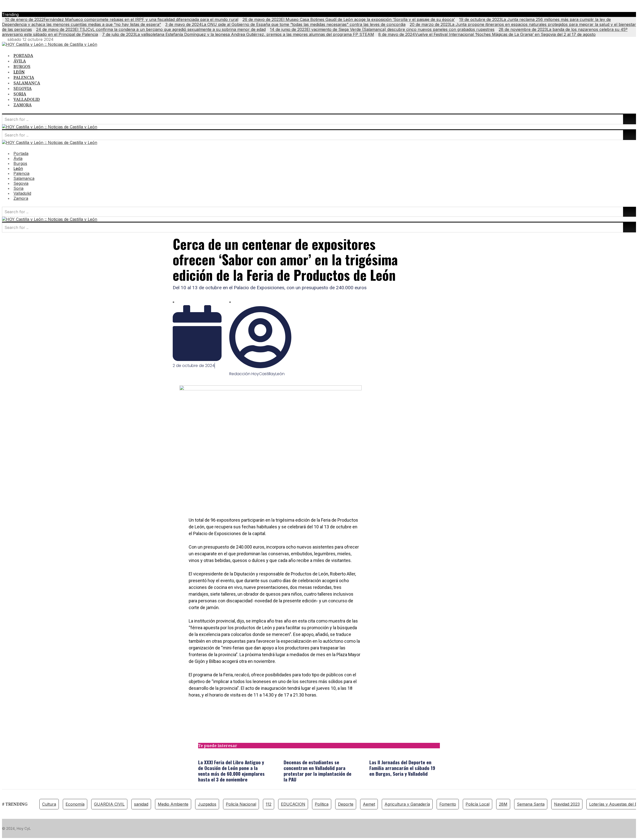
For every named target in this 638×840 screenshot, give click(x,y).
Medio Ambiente (173, 804)
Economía (75, 804)
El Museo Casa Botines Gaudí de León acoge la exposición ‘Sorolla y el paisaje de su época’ (348, 19)
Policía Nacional (241, 804)
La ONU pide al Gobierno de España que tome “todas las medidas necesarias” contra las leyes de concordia (285, 24)
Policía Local (477, 804)
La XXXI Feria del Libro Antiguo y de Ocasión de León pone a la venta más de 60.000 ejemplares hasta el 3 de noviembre (231, 771)
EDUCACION (293, 804)
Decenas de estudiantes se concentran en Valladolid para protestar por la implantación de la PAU (317, 771)
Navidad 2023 (567, 804)
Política (321, 804)
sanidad (141, 804)
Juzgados (207, 804)
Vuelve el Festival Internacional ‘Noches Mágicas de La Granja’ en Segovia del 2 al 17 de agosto (487, 34)
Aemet (369, 804)
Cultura (49, 804)
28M (503, 804)
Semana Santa (531, 804)
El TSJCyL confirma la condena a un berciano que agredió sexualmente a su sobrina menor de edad (151, 29)
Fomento (447, 804)
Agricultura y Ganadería (407, 804)
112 (268, 804)
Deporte (345, 804)
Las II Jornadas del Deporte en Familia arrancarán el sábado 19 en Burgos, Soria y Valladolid (402, 768)
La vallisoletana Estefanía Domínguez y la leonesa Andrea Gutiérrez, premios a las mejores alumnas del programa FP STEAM (238, 34)
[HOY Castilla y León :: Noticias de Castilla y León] (49, 44)
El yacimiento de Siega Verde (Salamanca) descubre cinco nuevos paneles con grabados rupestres (382, 29)
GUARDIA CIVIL (109, 804)
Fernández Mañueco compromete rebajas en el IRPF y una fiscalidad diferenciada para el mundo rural (121, 19)
